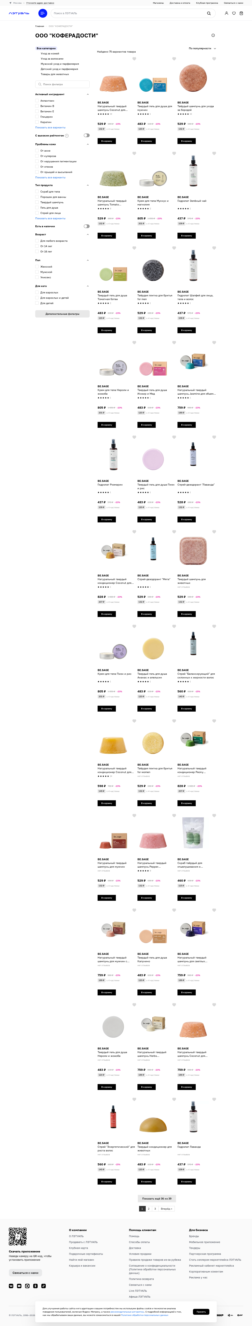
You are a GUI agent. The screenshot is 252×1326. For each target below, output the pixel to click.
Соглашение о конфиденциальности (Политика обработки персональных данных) (152, 1269)
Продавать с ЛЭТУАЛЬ (83, 1242)
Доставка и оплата (180, 2)
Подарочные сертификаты (86, 1253)
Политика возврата (141, 1278)
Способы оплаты (139, 1242)
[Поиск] (208, 13)
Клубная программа (207, 2)
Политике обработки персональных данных (144, 1315)
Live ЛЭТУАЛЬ (138, 1290)
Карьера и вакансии (82, 1265)
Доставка (135, 1247)
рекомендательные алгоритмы (127, 1311)
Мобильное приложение (204, 1242)
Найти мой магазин (81, 1259)
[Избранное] (234, 13)
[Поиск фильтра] (62, 84)
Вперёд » (166, 1208)
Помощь (134, 1236)
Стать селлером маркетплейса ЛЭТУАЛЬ (215, 1259)
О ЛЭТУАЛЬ (76, 1236)
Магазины (158, 2)
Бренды (194, 1236)
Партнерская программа (205, 1253)
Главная (39, 26)
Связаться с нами (233, 2)
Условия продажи (140, 1253)
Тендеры (194, 1247)
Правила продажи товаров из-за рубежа (155, 1259)
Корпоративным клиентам (206, 1271)
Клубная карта (78, 1247)
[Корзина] (241, 13)
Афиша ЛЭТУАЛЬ (139, 1296)
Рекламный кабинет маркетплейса (211, 1265)
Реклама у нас (198, 1277)
